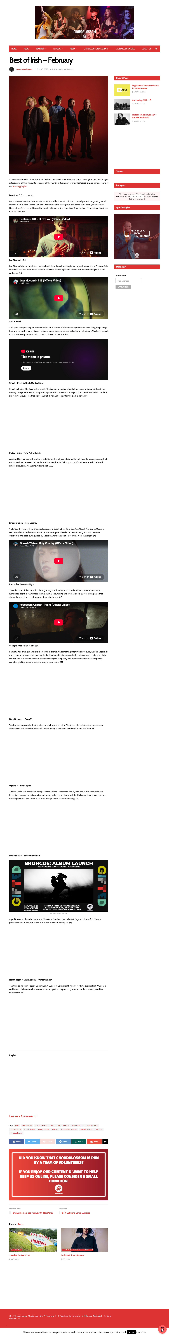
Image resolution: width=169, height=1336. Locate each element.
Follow (137, 196)
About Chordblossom (17, 1316)
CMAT (52, 1125)
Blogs (64, 69)
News (26, 49)
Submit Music (14, 1319)
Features (40, 49)
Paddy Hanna (43, 1129)
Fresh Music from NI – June (72, 1255)
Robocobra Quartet (69, 1129)
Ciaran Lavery (41, 1125)
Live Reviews (16, 1249)
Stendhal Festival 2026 (19, 1255)
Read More (141, 1332)
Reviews (57, 49)
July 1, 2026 (66, 1259)
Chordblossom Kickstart (96, 49)
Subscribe (121, 275)
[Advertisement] (137, 146)
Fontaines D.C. (78, 1125)
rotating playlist (20, 186)
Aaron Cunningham (24, 69)
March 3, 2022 (42, 69)
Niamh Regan (29, 1129)
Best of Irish (56, 69)
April (17, 1125)
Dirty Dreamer (63, 1125)
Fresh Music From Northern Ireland (78, 1249)
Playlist (55, 1129)
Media (72, 49)
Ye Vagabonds (16, 1133)
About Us (146, 49)
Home (14, 49)
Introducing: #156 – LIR (141, 100)
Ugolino (99, 1129)
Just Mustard (92, 1125)
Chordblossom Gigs (125, 49)
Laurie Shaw (16, 1129)
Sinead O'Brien (86, 1129)
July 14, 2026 (14, 1259)
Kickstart (87, 1316)
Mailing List (97, 1316)
